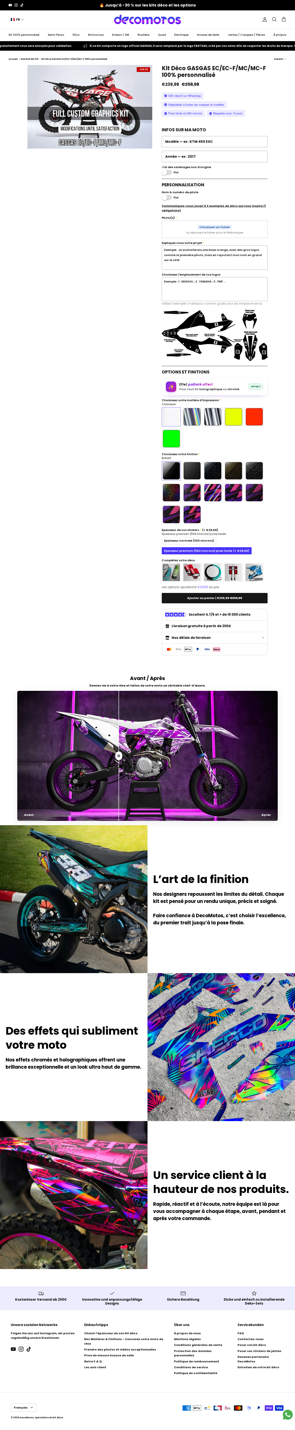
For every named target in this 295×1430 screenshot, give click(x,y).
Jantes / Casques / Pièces (246, 35)
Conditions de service (191, 1367)
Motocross (96, 35)
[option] (89, 107)
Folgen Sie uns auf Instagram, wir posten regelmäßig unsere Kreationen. (43, 1335)
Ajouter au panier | (214, 598)
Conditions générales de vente (198, 1345)
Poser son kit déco (252, 1345)
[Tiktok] (22, 5)
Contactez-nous (251, 1339)
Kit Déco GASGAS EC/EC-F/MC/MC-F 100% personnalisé (74, 59)
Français (21, 1408)
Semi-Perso (56, 35)
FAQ (241, 1333)
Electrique (181, 35)
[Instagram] (16, 5)
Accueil (13, 59)
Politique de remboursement (196, 1361)
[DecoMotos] (147, 19)
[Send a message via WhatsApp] (288, 1415)
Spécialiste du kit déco (49, 1417)
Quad (162, 35)
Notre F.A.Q (93, 1361)
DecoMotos (27, 1417)
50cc (76, 35)
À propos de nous (187, 1333)
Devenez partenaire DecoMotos (253, 1359)
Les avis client (95, 1367)
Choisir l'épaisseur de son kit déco (111, 1333)
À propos (279, 35)
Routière (143, 35)
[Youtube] (10, 5)
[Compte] (263, 19)
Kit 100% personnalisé (24, 35)
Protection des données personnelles (193, 1353)
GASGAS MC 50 (29, 59)
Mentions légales (187, 1339)
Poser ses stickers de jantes (259, 1351)
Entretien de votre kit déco (258, 1367)
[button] (17, 20)
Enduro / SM (120, 35)
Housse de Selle (208, 35)
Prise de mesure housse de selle (109, 1355)
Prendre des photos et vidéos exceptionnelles (120, 1349)
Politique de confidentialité (195, 1373)
